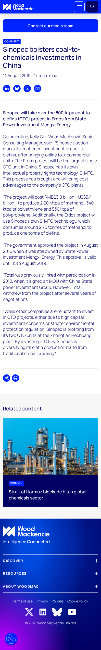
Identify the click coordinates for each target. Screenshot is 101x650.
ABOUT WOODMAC (21, 586)
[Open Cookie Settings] (11, 639)
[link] (50, 535)
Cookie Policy (77, 601)
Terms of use (23, 601)
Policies (57, 601)
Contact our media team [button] (50, 25)
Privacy (42, 601)
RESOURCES (15, 573)
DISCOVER (13, 560)
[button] (79, 6)
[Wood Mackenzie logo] (18, 7)
